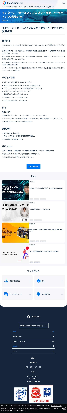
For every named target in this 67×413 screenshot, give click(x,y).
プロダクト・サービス (19, 341)
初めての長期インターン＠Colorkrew (39, 209)
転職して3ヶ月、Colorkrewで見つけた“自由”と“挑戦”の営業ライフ (46, 230)
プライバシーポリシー (33, 376)
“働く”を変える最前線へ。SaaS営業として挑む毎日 (43, 251)
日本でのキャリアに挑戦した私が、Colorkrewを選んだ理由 (46, 188)
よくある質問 (46, 294)
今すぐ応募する (33, 166)
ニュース (15, 351)
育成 (43, 281)
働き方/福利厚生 (14, 281)
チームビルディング (15, 294)
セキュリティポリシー (33, 381)
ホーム (4, 7)
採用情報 (9, 7)
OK (64, 408)
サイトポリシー (33, 379)
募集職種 (14, 7)
